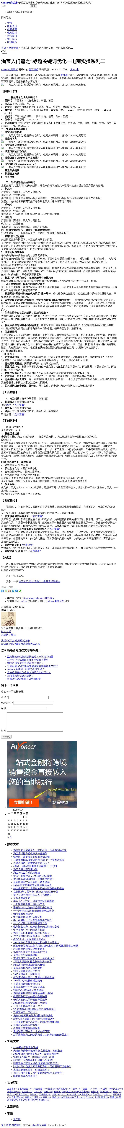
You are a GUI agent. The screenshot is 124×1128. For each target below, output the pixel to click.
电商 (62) (56, 1094)
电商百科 (12, 32)
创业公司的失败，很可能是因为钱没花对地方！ (38, 1073)
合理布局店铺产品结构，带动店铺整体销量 (36, 1022)
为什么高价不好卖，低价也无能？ (31, 933)
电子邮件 (7, 702)
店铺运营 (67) (45, 1094)
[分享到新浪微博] (9, 591)
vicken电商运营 (56, 601)
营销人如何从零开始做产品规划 (30, 999)
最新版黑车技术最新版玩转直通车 (31, 882)
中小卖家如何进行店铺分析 (27, 917)
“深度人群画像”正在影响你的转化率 (32, 961)
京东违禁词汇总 (21, 898)
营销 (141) (108, 1089)
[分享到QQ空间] (6, 591)
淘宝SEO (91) (72, 1091)
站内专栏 (6, 631)
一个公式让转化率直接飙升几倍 (30, 923)
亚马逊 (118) (27, 1091)
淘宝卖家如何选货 (23, 914)
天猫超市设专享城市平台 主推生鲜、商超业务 (37, 1050)
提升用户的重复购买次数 (26, 1028)
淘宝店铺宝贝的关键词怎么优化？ (25, 663)
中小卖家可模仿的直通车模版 (29, 929)
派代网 (17, 1119)
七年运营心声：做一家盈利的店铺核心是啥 (36, 926)
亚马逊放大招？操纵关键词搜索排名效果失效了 (32, 666)
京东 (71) (117, 1091)
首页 (9, 23)
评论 (3, 730)
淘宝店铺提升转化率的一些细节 (30, 853)
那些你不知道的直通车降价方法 (30, 952)
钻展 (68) (11, 1094)
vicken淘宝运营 (38, 1125)
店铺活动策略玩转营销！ (26, 1025)
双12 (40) (90, 1097)
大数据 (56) (86, 1094)
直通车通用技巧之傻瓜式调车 (29, 987)
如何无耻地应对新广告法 (26, 971)
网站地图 (16, 1125)
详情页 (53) (98, 1094)
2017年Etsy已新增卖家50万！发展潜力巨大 (36, 1054)
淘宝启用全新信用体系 (25, 869)
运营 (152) (87, 1089)
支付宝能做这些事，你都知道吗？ (31, 1069)
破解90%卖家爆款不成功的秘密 (24, 679)
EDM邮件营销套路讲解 (25, 1047)
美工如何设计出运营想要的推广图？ (32, 920)
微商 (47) (29, 1097)
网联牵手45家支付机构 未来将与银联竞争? (36, 1063)
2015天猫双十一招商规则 (26, 974)
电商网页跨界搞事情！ (25, 1076)
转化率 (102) (60, 1091)
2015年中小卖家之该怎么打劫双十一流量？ (36, 942)
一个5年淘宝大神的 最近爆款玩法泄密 (33, 910)
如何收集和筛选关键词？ (20, 675)
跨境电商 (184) (65, 1089)
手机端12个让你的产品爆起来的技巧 (32, 907)
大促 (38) (22, 1100)
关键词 (64, 75)
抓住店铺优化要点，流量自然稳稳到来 (33, 977)
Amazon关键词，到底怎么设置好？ (25, 669)
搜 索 (33, 6)
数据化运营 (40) (102, 1097)
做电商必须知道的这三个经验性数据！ (33, 879)
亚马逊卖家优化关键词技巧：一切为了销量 (30, 656)
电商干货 (13, 47)
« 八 (10, 837)
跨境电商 (12, 42)
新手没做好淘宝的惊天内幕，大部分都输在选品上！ (41, 1034)
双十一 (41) (79, 1097)
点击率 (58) (75, 1094)
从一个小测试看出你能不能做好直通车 (27, 659)
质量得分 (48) (17, 1097)
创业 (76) (95, 1091)
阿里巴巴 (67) (22, 1094)
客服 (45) (47, 1097)
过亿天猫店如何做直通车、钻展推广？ (33, 936)
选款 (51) (108, 1094)
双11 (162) (77, 1089)
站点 (3, 708)
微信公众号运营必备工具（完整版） (32, 895)
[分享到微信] (20, 591)
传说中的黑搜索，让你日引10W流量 (32, 875)
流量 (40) (114, 1097)
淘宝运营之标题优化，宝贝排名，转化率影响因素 (40, 850)
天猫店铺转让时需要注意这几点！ (31, 863)
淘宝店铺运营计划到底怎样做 (29, 964)
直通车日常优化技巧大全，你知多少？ (33, 958)
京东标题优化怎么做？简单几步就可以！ (29, 672)
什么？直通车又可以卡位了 (27, 1006)
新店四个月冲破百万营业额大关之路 (20, 643)
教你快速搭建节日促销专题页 (29, 949)
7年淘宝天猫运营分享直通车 (28, 990)
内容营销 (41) (67, 1097)
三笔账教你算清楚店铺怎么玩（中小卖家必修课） (40, 860)
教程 (8, 405)
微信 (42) (56, 1097)
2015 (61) (65, 1094)
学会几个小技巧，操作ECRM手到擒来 (33, 901)
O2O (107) (38, 1091)
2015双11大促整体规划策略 (27, 980)
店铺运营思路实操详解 (25, 955)
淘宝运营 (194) (41, 1089)
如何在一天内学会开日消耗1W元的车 (33, 1060)
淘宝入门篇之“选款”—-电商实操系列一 (39, 581)
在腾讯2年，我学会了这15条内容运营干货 (35, 891)
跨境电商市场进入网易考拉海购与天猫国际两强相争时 (42, 1066)
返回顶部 (6, 1125)
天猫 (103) (48, 1091)
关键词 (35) (44, 1100)
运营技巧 (12, 35)
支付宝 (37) (33, 1100)
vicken (4, 69)
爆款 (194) (53, 1089)
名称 (4, 697)
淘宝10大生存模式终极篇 (26, 872)
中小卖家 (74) (106, 1091)
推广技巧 (12, 39)
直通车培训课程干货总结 (26, 983)
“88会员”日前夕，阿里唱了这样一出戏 (33, 1057)
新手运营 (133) (14, 1091)
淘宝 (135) (118, 1089)
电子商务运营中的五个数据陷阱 (30, 996)
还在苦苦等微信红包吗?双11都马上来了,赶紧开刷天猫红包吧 (45, 945)
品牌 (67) (34, 1094)
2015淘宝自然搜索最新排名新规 (30, 1003)
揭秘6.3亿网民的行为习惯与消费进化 (33, 1015)
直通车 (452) (13, 1089)
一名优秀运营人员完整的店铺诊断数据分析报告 (38, 888)
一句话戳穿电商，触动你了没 (29, 904)
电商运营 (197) (26, 1089)
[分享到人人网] (16, 591)
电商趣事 (12, 29)
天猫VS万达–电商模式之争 (15, 640)
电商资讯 (12, 26)
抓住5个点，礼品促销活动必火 (29, 939)
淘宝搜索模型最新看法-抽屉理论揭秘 (33, 993)
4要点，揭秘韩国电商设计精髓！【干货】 (35, 866)
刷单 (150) (98, 1089)
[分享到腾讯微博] (13, 591)
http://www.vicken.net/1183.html (38, 598)
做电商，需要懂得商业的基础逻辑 (31, 856)
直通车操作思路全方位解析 (27, 968)
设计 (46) (38, 1097)
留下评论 (33, 69)
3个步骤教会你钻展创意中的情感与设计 (34, 1009)
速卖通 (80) (84, 1091)
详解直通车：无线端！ (25, 1012)
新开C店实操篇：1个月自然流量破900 (33, 1018)
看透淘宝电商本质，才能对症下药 (31, 1031)
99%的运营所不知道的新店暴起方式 (32, 885)
